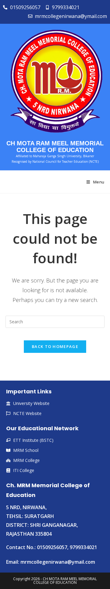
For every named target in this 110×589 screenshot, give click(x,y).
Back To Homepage (55, 346)
